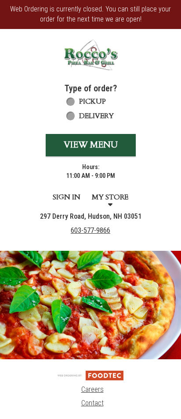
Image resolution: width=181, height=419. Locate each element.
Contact (92, 403)
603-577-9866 (90, 230)
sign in (66, 197)
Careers (92, 389)
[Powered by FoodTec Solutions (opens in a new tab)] (90, 375)
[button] (90, 54)
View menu (91, 145)
